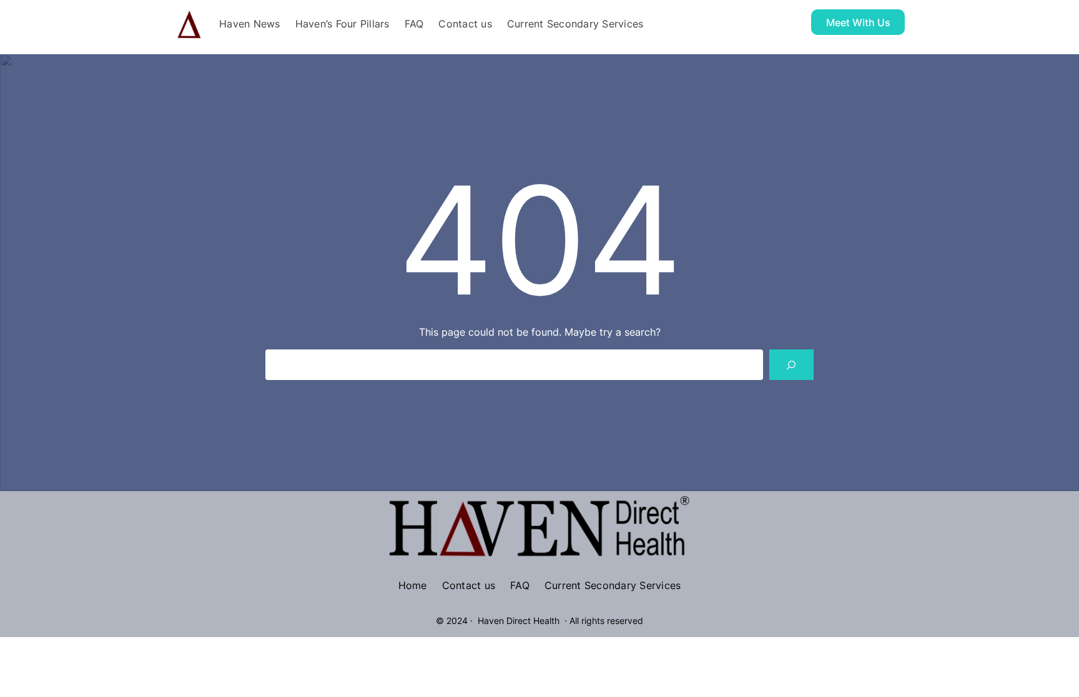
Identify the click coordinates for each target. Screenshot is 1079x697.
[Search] (791, 364)
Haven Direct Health (518, 620)
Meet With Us (858, 22)
